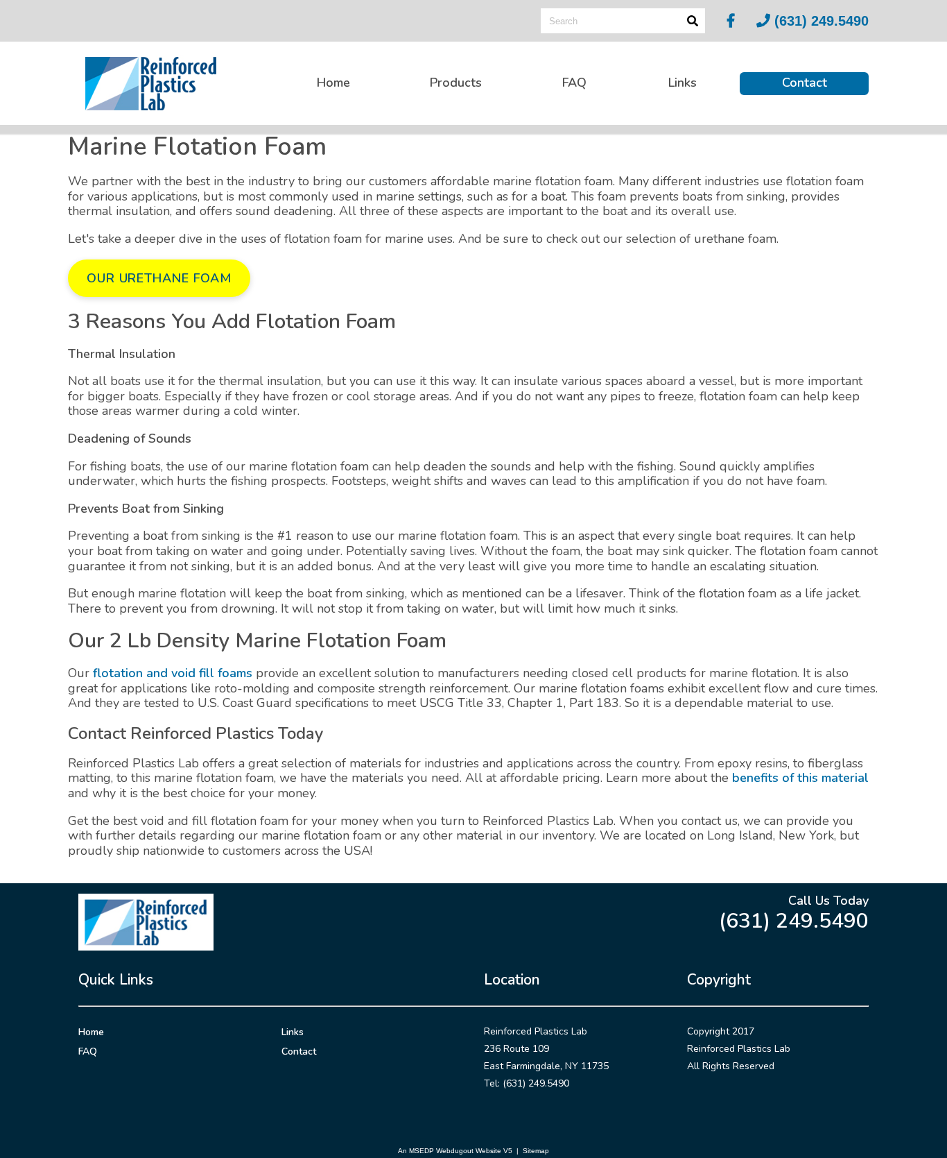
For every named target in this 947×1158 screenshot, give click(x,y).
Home (333, 82)
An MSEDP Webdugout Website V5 (455, 1151)
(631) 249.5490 (819, 20)
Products (456, 82)
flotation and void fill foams (172, 673)
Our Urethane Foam (159, 278)
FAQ (574, 82)
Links (682, 82)
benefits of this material (800, 777)
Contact (804, 82)
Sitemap (536, 1151)
